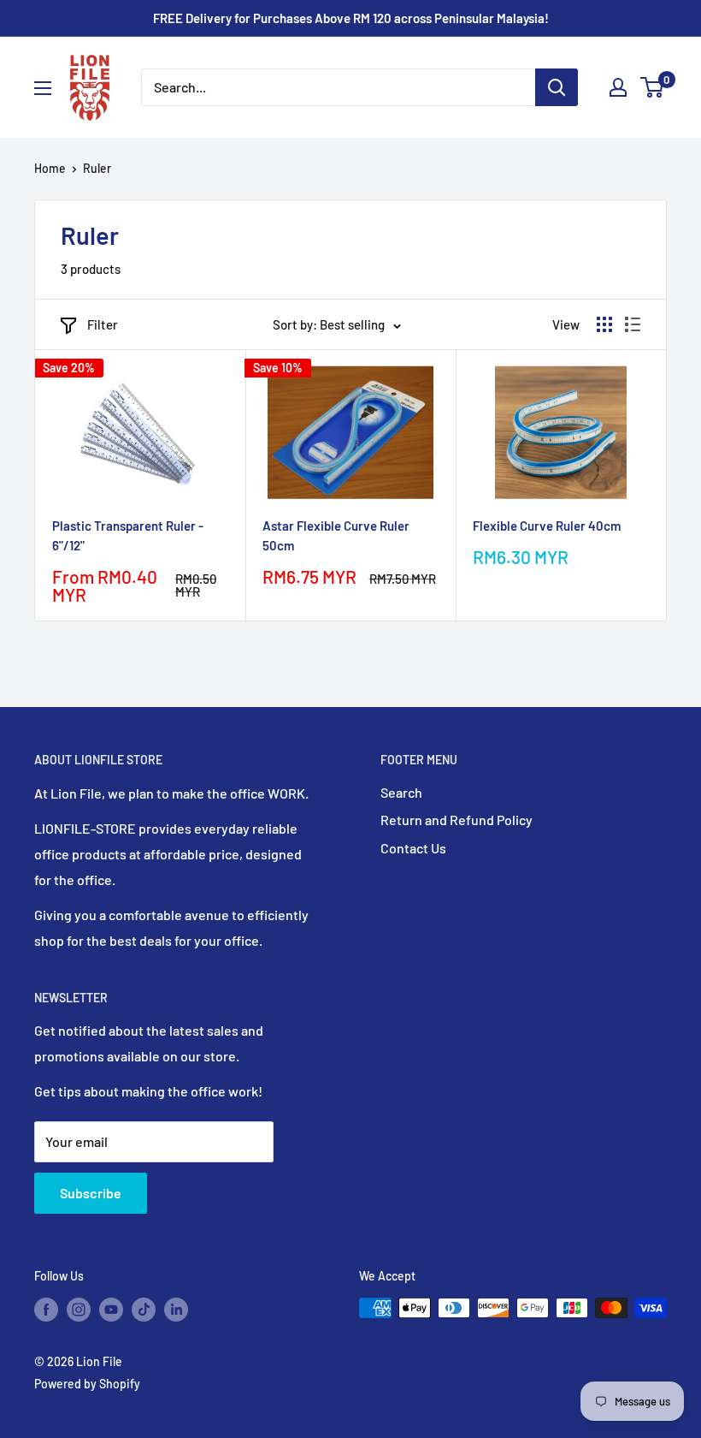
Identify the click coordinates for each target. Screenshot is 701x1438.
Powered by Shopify (87, 1383)
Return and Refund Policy (456, 819)
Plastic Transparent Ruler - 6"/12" (127, 535)
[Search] (556, 87)
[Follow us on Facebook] (46, 1310)
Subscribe (90, 1193)
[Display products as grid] (604, 324)
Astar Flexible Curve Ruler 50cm (335, 535)
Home (50, 168)
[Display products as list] (632, 324)
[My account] (618, 87)
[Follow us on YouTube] (111, 1310)
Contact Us (413, 848)
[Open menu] (42, 88)
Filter (102, 324)
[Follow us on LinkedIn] (176, 1310)
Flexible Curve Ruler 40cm (547, 525)
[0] (652, 87)
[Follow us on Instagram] (79, 1310)
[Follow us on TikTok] (144, 1310)
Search (401, 792)
